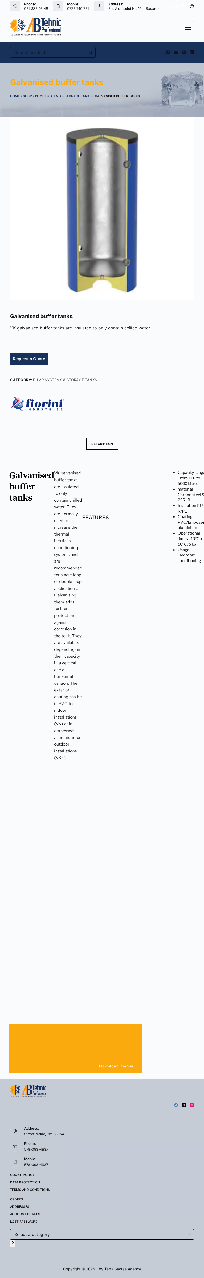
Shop (27, 96)
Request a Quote (29, 358)
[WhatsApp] (184, 52)
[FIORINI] (37, 403)
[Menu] (188, 27)
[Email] (176, 52)
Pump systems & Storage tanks (63, 96)
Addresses (19, 1207)
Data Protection (25, 1182)
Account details (25, 1214)
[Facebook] (168, 52)
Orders (16, 1199)
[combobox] (47, 52)
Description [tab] (102, 444)
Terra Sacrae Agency (122, 1269)
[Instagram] (192, 1105)
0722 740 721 (78, 8)
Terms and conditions (30, 1190)
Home (15, 96)
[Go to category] (12, 1243)
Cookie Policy (22, 1175)
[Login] (192, 6)
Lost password (24, 1221)
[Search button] (90, 52)
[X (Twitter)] (184, 1105)
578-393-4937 (36, 1149)
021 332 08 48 (36, 8)
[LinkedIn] (192, 52)
